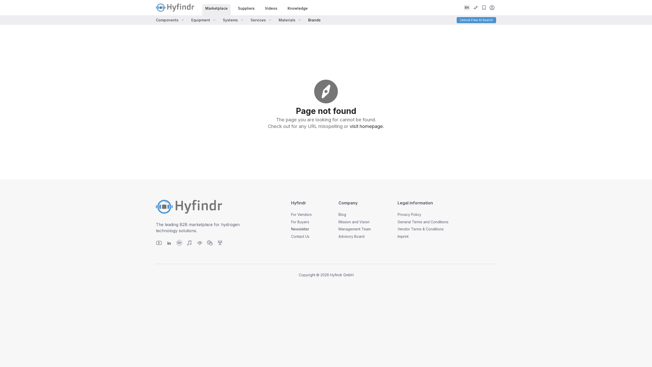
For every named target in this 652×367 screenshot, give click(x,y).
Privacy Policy (409, 214)
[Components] (182, 20)
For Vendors (301, 214)
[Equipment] (214, 20)
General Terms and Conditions (423, 222)
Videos (271, 8)
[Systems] (242, 20)
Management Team (354, 229)
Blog (342, 214)
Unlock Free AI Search (476, 20)
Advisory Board (351, 236)
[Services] (270, 20)
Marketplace (216, 8)
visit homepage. (367, 126)
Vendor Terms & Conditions (421, 229)
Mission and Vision (354, 222)
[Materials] (299, 20)
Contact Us (300, 236)
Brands (314, 20)
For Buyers (300, 222)
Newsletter (300, 229)
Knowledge (298, 8)
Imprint (403, 236)
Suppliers (246, 8)
